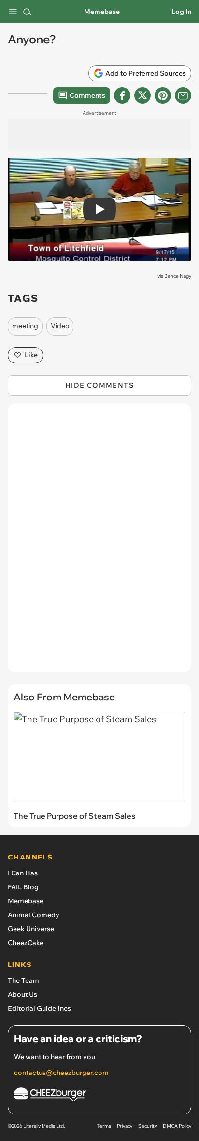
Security (147, 1126)
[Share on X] (142, 95)
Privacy (124, 1126)
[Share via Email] (183, 95)
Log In (181, 11)
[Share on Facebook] (122, 95)
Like (31, 354)
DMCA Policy (177, 1126)
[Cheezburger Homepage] (99, 1096)
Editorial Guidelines (39, 1008)
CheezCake (25, 943)
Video (60, 326)
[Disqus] (99, 542)
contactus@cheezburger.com (61, 1072)
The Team (23, 980)
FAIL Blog (23, 887)
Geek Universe (31, 929)
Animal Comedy (33, 915)
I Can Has (23, 873)
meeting (25, 326)
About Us (22, 994)
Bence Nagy (177, 276)
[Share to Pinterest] (163, 95)
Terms (104, 1126)
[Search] (27, 11)
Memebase (102, 11)
